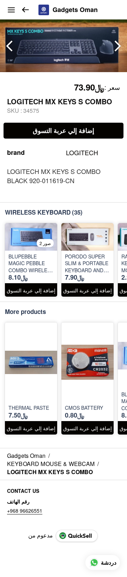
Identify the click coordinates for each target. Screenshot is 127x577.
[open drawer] (11, 10)
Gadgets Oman (75, 9)
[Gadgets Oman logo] (43, 10)
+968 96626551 (24, 510)
